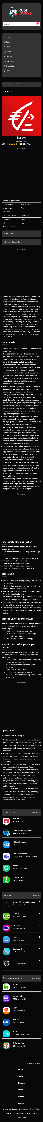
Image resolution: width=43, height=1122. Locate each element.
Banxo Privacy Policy (31, 1109)
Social (8, 51)
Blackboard (17, 949)
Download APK (8, 234)
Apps (12, 84)
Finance (9, 47)
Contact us (21, 1117)
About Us (7, 1109)
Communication (12, 61)
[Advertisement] (21, 171)
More (7, 71)
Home (8, 37)
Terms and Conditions (15, 1113)
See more (35, 812)
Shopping (10, 66)
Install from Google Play (11, 242)
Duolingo (16, 914)
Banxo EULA (17, 1109)
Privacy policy (31, 1113)
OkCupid (16, 925)
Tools (8, 42)
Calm (15, 937)
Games (9, 56)
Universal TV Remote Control (24, 902)
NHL (14, 961)
